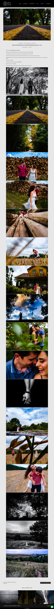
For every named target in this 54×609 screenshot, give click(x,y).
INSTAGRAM (48, 3)
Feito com (27, 608)
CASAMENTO (25, 3)
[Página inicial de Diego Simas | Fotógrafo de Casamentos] (7, 3)
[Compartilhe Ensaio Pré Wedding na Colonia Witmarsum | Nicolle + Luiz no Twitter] (4, 583)
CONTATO (42, 3)
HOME (20, 3)
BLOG (37, 3)
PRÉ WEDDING (32, 3)
